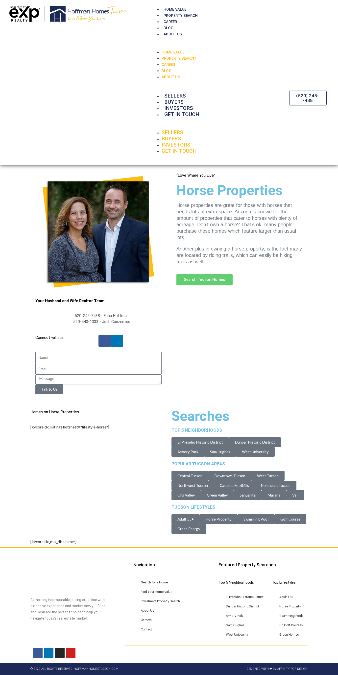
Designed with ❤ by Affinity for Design (277, 669)
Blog (168, 28)
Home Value (175, 9)
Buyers (174, 102)
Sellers (175, 96)
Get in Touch (181, 114)
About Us (173, 34)
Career (170, 22)
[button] (237, 46)
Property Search (181, 15)
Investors (178, 108)
